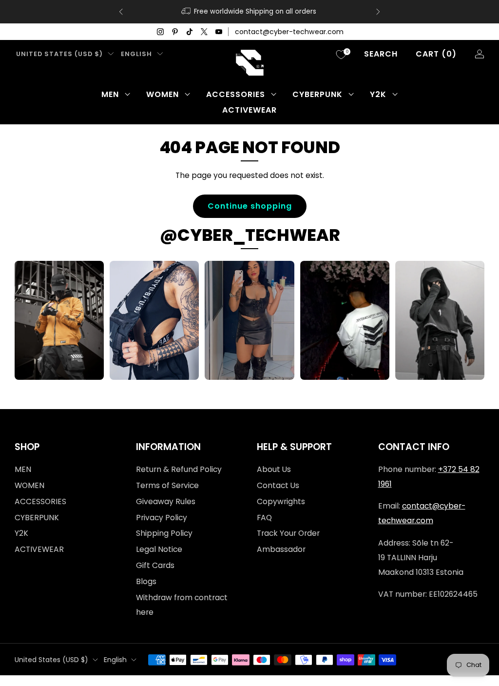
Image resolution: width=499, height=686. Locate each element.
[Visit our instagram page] (160, 31)
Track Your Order (288, 533)
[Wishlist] (341, 54)
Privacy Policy (161, 517)
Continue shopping (250, 206)
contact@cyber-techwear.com (289, 32)
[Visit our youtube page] (218, 31)
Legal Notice (159, 549)
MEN (110, 94)
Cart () (436, 53)
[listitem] (249, 11)
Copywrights (281, 501)
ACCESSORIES (235, 94)
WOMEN (162, 94)
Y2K (378, 94)
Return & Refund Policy (179, 469)
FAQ (264, 517)
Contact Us (278, 485)
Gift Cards (155, 565)
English (136, 54)
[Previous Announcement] (121, 11)
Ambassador (281, 549)
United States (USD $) (59, 54)
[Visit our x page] (204, 31)
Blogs (146, 581)
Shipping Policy (164, 533)
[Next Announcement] (378, 11)
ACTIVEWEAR (249, 110)
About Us (274, 469)
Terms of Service (167, 485)
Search (381, 53)
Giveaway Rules (165, 501)
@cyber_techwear (249, 235)
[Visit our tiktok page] (189, 31)
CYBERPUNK (317, 94)
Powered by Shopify (369, 680)
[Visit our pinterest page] (175, 31)
